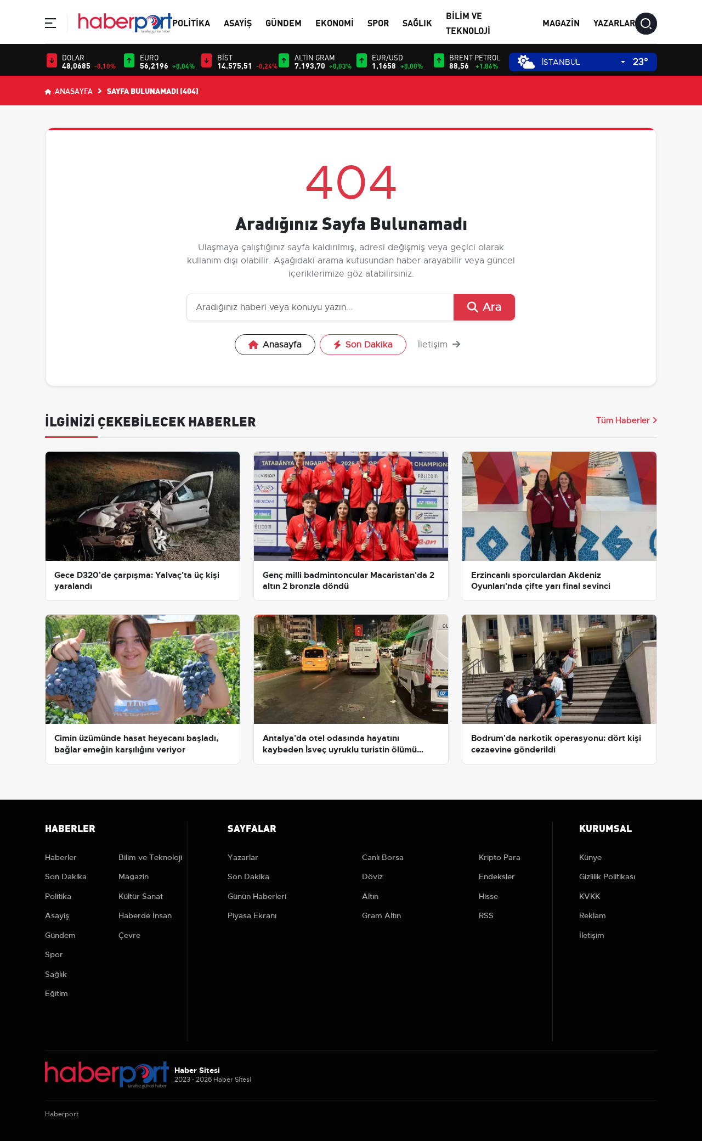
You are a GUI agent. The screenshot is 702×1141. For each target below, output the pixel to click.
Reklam (592, 915)
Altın (370, 896)
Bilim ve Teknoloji (150, 857)
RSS (486, 915)
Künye (590, 857)
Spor (378, 22)
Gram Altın (381, 915)
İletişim (434, 344)
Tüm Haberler (623, 420)
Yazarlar (614, 22)
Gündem (283, 22)
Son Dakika (369, 344)
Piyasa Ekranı (252, 915)
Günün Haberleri (257, 896)
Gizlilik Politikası (607, 876)
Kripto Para (499, 857)
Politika (191, 22)
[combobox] (583, 62)
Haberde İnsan (145, 915)
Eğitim (56, 993)
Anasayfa (73, 90)
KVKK (589, 896)
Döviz (372, 876)
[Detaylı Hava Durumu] (526, 62)
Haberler (61, 857)
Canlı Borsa (383, 857)
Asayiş (238, 22)
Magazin (561, 22)
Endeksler (497, 876)
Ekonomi (334, 22)
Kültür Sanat (140, 896)
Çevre (129, 935)
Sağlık (417, 22)
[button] (50, 25)
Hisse (488, 896)
